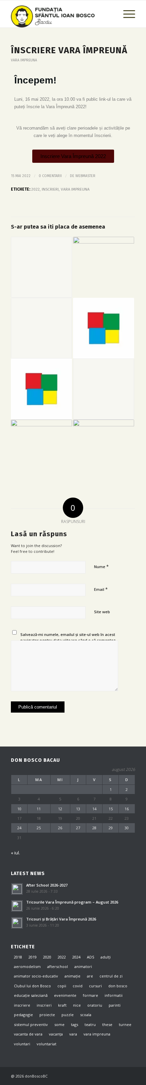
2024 (76, 957)
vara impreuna (24, 60)
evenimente (65, 995)
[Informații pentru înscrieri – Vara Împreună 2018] (103, 389)
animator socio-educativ (36, 976)
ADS (90, 957)
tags (74, 1024)
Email (101, 589)
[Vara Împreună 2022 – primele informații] (41, 389)
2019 (33, 957)
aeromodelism (27, 966)
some (59, 1024)
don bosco (117, 985)
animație (72, 976)
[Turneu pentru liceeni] (41, 267)
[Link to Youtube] (130, 1076)
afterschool (57, 966)
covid (78, 985)
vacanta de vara (28, 1033)
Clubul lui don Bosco (32, 985)
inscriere (22, 1005)
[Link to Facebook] (110, 1076)
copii (61, 985)
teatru (90, 1024)
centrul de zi (111, 976)
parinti (115, 1005)
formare (90, 995)
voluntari (22, 1043)
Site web (102, 611)
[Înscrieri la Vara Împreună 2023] (103, 328)
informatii (114, 995)
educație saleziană (31, 995)
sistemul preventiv (31, 1024)
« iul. (15, 853)
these (107, 1024)
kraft (62, 1005)
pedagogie (23, 1014)
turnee (125, 1024)
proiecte (47, 1014)
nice (77, 1005)
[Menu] (125, 13)
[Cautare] (109, 13)
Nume (101, 566)
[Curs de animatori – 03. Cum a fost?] (103, 450)
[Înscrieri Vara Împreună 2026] (41, 450)
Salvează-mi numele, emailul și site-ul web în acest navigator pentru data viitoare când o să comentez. (68, 637)
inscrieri (50, 189)
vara (73, 1033)
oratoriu (94, 1005)
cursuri (95, 985)
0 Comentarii (50, 176)
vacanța (56, 1033)
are (90, 976)
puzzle (67, 1014)
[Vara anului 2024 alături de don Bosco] (103, 267)
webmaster (85, 176)
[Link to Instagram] (120, 1076)
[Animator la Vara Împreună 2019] (41, 328)
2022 (35, 189)
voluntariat (46, 1043)
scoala (85, 1014)
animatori (83, 966)
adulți (106, 957)
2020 (47, 957)
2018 (18, 957)
